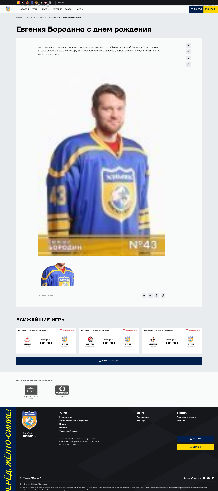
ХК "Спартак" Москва (202, 8)
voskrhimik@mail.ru (73, 447)
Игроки (62, 427)
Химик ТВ (181, 423)
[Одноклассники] (188, 60)
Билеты (198, 13)
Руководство (65, 420)
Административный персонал (73, 423)
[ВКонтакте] (188, 48)
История (57, 13)
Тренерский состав (68, 434)
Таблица (141, 423)
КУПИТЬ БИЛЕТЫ (110, 363)
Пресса (63, 430)
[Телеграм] (188, 54)
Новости (24, 13)
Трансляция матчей (186, 420)
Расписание (143, 420)
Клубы (59, 3)
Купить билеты (68, 333)
